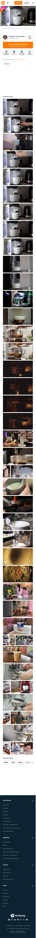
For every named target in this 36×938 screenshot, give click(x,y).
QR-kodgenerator (8, 893)
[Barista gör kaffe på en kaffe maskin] (17, 694)
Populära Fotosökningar (10, 917)
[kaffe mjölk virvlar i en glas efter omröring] (17, 677)
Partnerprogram (8, 911)
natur (20, 825)
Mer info (7, 63)
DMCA (5, 908)
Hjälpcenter (6, 932)
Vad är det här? (20, 59)
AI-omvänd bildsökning (10, 887)
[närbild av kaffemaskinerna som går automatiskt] (6, 797)
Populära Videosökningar (10, 921)
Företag (5, 877)
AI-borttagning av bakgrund (11, 890)
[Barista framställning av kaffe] (17, 499)
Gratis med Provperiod (18, 45)
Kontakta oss (7, 935)
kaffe (6, 825)
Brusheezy (6, 867)
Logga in (26, 3)
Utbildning (6, 880)
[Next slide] (29, 825)
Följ (30, 38)
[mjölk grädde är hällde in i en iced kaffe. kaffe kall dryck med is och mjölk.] (17, 438)
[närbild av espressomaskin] (5, 653)
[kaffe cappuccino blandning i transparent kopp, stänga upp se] (14, 811)
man (13, 825)
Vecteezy (5, 870)
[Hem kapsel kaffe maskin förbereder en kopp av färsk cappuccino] (17, 263)
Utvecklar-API (7, 884)
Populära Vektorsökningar (11, 914)
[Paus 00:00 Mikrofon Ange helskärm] (18, 16)
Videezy (5, 874)
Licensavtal (6, 904)
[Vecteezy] (3, 3)
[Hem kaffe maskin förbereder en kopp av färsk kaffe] (17, 106)
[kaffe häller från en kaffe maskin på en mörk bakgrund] (17, 368)
